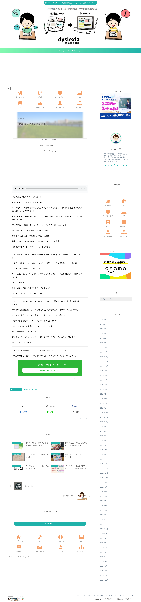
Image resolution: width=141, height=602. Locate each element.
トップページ (75, 595)
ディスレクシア (17, 389)
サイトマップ (124, 595)
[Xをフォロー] (108, 165)
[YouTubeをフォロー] (117, 165)
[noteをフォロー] (120, 165)
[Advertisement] (70, 70)
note (132, 595)
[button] (76, 412)
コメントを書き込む (50, 523)
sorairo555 (78, 378)
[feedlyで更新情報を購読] (123, 165)
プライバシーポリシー (100, 595)
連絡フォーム (113, 595)
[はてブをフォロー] (111, 165)
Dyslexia (27, 389)
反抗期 (35, 389)
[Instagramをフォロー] (114, 165)
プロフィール (86, 595)
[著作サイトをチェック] (105, 165)
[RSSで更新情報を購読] (126, 165)
